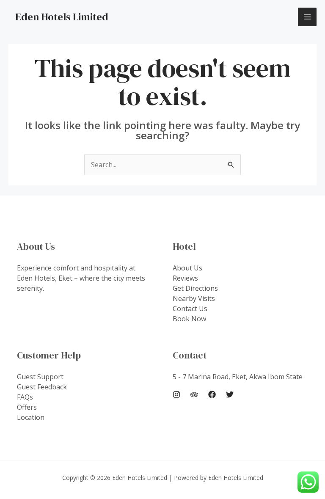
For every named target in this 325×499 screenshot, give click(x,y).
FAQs (25, 397)
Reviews (185, 278)
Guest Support (40, 376)
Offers (27, 407)
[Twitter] (230, 394)
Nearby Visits (194, 298)
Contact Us (190, 308)
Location (30, 417)
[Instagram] (176, 394)
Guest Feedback (42, 386)
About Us (187, 268)
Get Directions (195, 288)
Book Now (189, 318)
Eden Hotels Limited (61, 17)
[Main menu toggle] (307, 17)
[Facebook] (212, 394)
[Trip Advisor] (194, 394)
